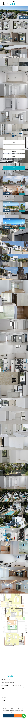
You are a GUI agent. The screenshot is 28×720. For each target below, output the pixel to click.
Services (4, 700)
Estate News (5, 702)
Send (14, 167)
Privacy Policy (17, 161)
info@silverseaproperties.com (8, 682)
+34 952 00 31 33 (6, 679)
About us (4, 697)
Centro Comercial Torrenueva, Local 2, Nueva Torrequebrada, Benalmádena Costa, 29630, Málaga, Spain (13, 687)
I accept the (14, 161)
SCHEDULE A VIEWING (14, 164)
